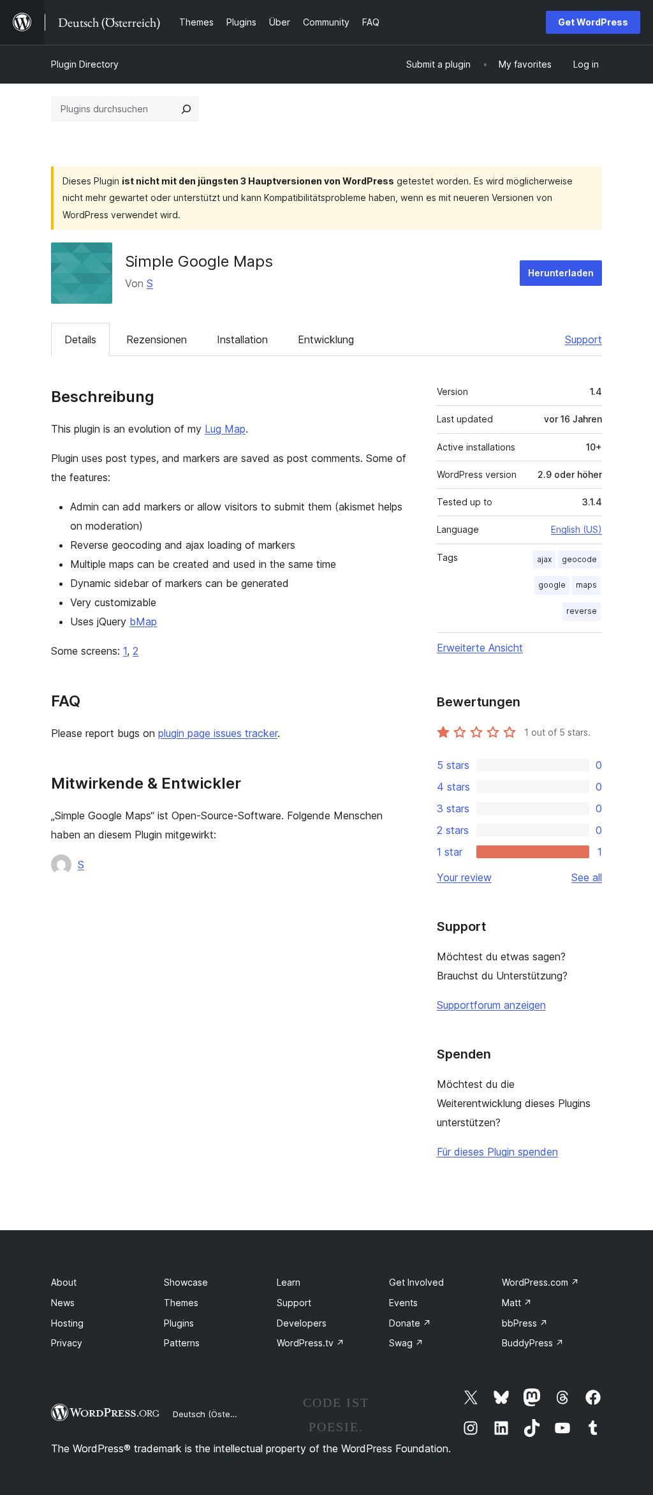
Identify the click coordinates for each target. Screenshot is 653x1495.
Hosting (67, 1323)
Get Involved (416, 1282)
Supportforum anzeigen (491, 1005)
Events (403, 1302)
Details (80, 339)
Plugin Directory (85, 64)
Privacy (66, 1342)
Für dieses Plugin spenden (497, 1151)
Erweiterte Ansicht (480, 647)
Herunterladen (561, 272)
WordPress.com (540, 1282)
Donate (410, 1323)
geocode (579, 559)
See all (586, 877)
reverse (581, 611)
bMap (143, 621)
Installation (242, 339)
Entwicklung (326, 339)
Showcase (186, 1282)
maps (586, 585)
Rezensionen (156, 339)
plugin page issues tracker (217, 733)
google (552, 585)
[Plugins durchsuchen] (186, 109)
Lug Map (225, 428)
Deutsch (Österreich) (214, 1414)
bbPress (525, 1323)
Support (583, 339)
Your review (464, 877)
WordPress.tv (310, 1342)
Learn (288, 1282)
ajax (544, 559)
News (63, 1302)
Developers (301, 1323)
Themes (181, 1302)
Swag (406, 1342)
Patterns (182, 1342)
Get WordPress (593, 22)
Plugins (179, 1323)
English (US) (576, 529)
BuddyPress (533, 1342)
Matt (517, 1302)
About (64, 1282)
